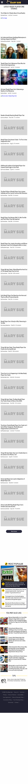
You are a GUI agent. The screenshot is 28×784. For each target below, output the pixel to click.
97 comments (17, 430)
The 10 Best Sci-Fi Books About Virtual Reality (13, 13)
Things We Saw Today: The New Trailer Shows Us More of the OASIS (13, 400)
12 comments (17, 67)
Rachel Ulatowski (6, 67)
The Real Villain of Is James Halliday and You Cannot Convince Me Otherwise (14, 192)
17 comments (17, 169)
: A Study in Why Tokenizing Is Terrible (13, 322)
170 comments (18, 247)
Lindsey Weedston (6, 325)
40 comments (17, 377)
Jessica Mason (5, 117)
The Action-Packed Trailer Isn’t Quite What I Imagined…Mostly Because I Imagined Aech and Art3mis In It (14, 426)
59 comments (17, 508)
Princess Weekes (5, 169)
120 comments (16, 221)
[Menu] (2, 2)
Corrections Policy (7, 699)
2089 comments (16, 273)
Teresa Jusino (5, 456)
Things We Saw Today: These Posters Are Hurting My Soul (13, 348)
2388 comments (15, 351)
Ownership (10, 702)
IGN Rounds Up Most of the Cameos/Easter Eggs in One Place (13, 166)
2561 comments (18, 403)
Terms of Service (12, 694)
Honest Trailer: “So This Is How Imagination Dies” (14, 140)
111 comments (17, 117)
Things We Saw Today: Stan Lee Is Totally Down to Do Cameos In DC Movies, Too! (14, 453)
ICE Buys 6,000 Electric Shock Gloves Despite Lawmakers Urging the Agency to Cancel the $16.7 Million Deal (17, 658)
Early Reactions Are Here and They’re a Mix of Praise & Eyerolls (13, 296)
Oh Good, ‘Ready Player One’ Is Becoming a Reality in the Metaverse (12, 90)
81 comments (16, 143)
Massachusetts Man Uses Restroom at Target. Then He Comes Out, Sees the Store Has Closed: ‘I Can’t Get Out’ (15, 604)
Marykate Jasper (5, 247)
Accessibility (20, 694)
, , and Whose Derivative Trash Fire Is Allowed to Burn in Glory (14, 244)
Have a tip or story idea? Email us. (16, 679)
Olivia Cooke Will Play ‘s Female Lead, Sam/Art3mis (12, 505)
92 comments (15, 195)
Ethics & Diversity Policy (17, 697)
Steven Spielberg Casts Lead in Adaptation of (13, 479)
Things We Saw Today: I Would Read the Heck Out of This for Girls (14, 270)
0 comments (15, 15)
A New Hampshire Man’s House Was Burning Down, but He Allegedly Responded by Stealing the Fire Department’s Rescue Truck (17, 649)
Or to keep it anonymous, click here (16, 680)
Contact (16, 702)
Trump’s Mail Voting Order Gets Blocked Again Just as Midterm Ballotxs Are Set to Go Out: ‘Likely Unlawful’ (16, 640)
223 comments (18, 325)
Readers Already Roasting (12, 115)
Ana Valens (4, 93)
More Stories (14, 531)
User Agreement (7, 697)
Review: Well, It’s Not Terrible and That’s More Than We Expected (13, 218)
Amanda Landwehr (6, 41)
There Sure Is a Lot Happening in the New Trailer (14, 374)
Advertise (22, 692)
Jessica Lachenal (5, 508)
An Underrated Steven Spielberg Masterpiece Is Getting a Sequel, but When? (13, 38)
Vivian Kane (4, 195)
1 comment (18, 41)
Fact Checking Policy (18, 699)
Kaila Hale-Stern (5, 143)
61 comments (15, 299)
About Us (16, 692)
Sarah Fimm (4, 15)
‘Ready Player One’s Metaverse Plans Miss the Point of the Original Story (13, 64)
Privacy (5, 694)
